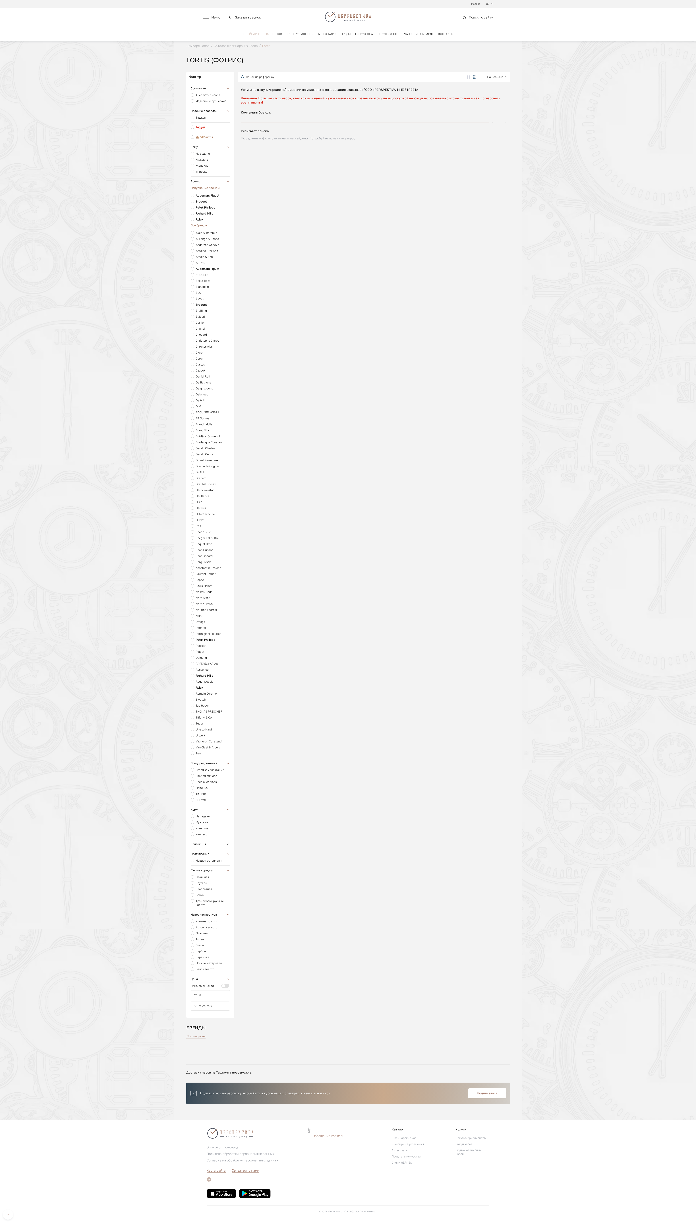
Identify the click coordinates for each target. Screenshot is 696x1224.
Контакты (445, 34)
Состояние (198, 88)
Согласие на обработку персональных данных (242, 1160)
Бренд (195, 181)
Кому (194, 147)
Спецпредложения (204, 763)
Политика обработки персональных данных (240, 1154)
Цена (194, 979)
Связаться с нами (245, 1171)
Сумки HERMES (402, 1162)
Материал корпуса (204, 914)
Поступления (200, 854)
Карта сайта (216, 1171)
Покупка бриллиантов (470, 1138)
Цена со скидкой (202, 986)
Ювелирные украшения (295, 34)
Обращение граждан (328, 1136)
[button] (211, 17)
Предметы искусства (357, 34)
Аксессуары (327, 34)
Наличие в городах (204, 111)
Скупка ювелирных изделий (468, 1152)
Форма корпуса (202, 870)
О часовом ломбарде (417, 34)
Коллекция (198, 844)
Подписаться (487, 1093)
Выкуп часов (387, 34)
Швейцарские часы (258, 34)
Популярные (196, 1036)
